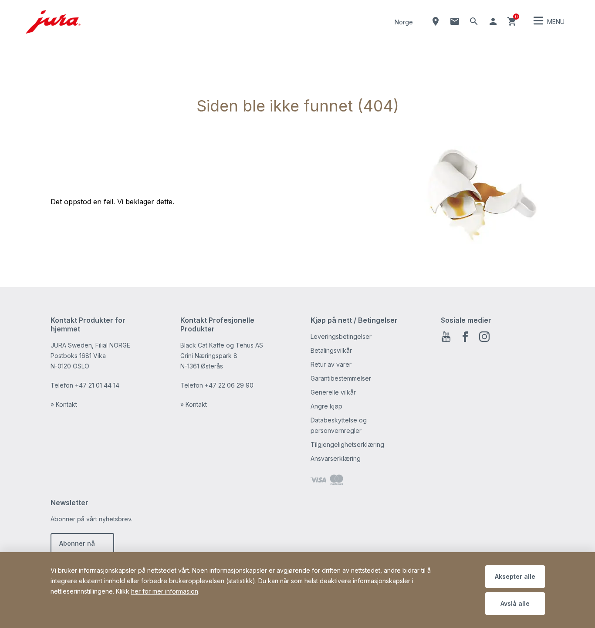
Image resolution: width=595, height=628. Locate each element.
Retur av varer (331, 364)
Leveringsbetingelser (341, 336)
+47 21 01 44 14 (97, 385)
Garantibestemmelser (341, 378)
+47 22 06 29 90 (229, 385)
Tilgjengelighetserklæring (347, 444)
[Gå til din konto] (493, 21)
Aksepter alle (515, 576)
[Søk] (474, 21)
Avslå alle (515, 603)
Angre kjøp (326, 406)
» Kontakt (64, 404)
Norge (404, 22)
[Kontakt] (455, 21)
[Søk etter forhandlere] (435, 21)
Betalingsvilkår (331, 350)
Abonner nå (77, 543)
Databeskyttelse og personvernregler (339, 425)
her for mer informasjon (164, 591)
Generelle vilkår (333, 392)
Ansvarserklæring (336, 458)
